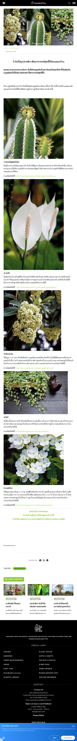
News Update (45, 669)
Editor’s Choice (47, 660)
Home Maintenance (13, 660)
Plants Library (11, 677)
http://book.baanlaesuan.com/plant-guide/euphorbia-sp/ (36, 176)
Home (5, 48)
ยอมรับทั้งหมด (68, 738)
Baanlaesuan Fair (48, 673)
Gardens (8, 656)
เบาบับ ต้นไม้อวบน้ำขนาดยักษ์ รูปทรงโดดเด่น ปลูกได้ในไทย (62, 606)
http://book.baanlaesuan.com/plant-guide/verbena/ (34, 505)
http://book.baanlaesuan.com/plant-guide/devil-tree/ (35, 368)
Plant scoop (14, 48)
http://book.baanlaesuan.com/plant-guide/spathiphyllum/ (36, 287)
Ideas (6, 664)
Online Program (47, 677)
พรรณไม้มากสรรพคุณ (38, 511)
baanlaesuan (20, 568)
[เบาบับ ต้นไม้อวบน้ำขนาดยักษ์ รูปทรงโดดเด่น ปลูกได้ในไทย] (62, 589)
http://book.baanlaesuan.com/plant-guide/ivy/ (32, 431)
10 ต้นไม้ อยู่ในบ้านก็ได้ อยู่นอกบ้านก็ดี (38, 515)
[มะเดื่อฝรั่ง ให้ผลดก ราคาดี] (14, 589)
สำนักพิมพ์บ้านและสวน (12, 673)
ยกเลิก (54, 738)
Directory (44, 664)
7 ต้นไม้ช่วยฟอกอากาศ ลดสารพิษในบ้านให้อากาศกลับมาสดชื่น (38, 519)
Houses (7, 652)
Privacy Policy (38, 715)
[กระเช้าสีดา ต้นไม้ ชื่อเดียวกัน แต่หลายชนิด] (38, 589)
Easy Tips (8, 669)
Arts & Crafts (46, 656)
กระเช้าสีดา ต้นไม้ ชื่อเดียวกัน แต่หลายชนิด (38, 605)
